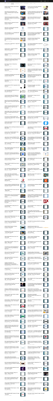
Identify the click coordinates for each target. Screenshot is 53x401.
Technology (17, 3)
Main (5, 3)
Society (8, 3)
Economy (12, 3)
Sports (21, 3)
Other (34, 3)
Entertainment (26, 3)
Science (31, 3)
